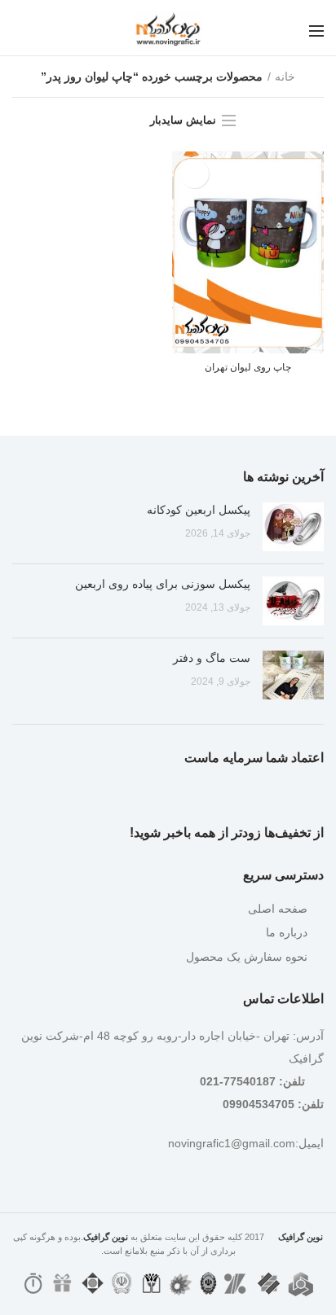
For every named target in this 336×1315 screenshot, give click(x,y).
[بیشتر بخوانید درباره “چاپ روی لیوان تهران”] (194, 174)
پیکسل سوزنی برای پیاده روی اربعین (162, 583)
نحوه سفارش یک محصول (246, 956)
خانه (285, 76)
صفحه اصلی (277, 908)
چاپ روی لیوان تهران (248, 367)
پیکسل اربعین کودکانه (198, 509)
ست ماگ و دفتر (211, 657)
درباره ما (286, 932)
